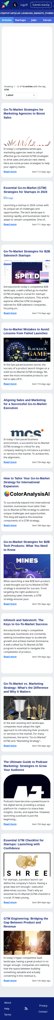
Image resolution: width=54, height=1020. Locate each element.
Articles (7, 20)
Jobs (33, 20)
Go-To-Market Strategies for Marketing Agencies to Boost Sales (24, 113)
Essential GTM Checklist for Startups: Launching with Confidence (24, 844)
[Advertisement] (27, 56)
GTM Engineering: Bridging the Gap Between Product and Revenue (26, 922)
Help (6, 1008)
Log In (24, 4)
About (7, 1002)
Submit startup (41, 4)
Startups (20, 20)
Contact (43, 1011)
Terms (7, 1014)
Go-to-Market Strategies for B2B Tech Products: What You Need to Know (27, 545)
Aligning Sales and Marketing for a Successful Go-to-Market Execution (25, 404)
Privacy (43, 1005)
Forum (47, 20)
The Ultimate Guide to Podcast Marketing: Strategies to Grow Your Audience (25, 765)
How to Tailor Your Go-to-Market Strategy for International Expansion (27, 482)
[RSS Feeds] (26, 1008)
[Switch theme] (15, 4)
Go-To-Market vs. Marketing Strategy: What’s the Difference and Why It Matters (26, 687)
